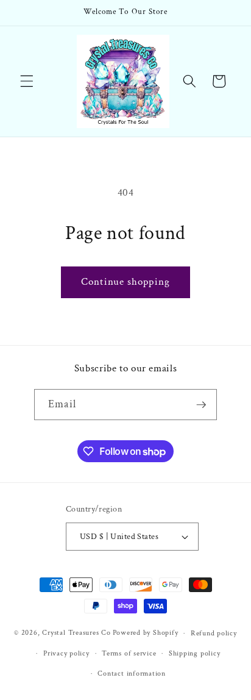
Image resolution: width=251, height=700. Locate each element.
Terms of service (129, 653)
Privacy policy (66, 653)
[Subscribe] (201, 405)
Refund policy (214, 633)
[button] (26, 81)
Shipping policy (195, 653)
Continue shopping (125, 281)
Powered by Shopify (146, 633)
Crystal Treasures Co (76, 633)
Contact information (131, 673)
